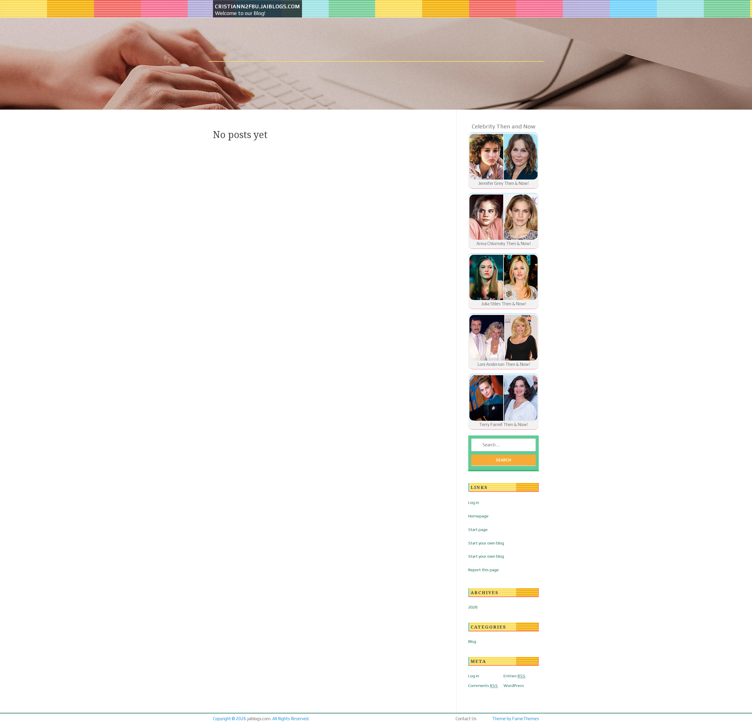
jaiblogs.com (259, 718)
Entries (514, 675)
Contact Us (466, 718)
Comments (483, 685)
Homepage (478, 516)
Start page (478, 529)
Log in (473, 502)
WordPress (513, 685)
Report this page (483, 569)
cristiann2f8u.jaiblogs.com (257, 6)
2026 (473, 607)
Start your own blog (486, 543)
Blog (472, 641)
